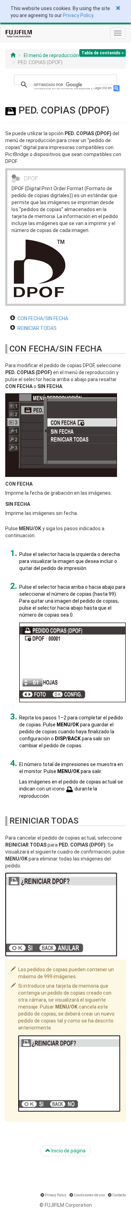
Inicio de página (68, 1150)
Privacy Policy (78, 15)
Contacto (119, 1195)
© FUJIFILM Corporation (65, 1205)
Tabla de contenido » (102, 53)
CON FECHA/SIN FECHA (42, 318)
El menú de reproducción (51, 55)
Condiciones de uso (89, 1195)
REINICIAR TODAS (37, 328)
